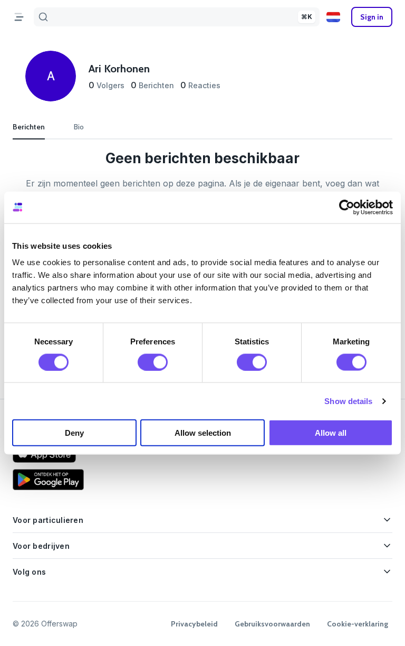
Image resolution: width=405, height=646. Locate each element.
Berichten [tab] (29, 127)
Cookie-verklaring (357, 624)
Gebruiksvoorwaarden (272, 624)
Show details (348, 400)
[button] (333, 16)
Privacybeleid (194, 624)
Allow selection (203, 432)
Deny (74, 432)
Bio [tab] (79, 127)
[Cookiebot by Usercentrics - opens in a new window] (347, 207)
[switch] (153, 361)
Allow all (330, 432)
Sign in (371, 17)
